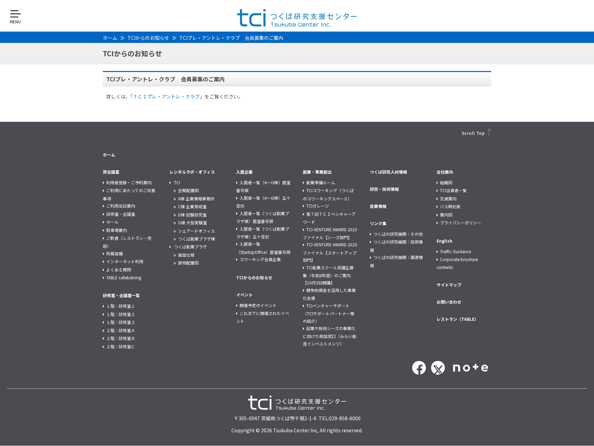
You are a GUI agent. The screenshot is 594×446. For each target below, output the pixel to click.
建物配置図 (188, 263)
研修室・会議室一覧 (121, 295)
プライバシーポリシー (460, 222)
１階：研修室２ (120, 314)
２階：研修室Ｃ (120, 346)
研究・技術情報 (384, 189)
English (444, 241)
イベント (244, 294)
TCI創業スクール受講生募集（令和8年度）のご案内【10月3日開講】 (328, 275)
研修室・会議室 (120, 214)
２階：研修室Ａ (120, 330)
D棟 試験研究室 (192, 215)
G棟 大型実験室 (192, 222)
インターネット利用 (124, 261)
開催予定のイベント (258, 305)
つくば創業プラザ (190, 246)
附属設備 (114, 253)
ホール (112, 222)
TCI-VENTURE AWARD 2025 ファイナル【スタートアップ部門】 (330, 252)
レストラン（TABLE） (457, 319)
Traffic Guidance (455, 251)
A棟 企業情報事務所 (196, 198)
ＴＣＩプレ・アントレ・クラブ (166, 96)
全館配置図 (188, 190)
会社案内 (445, 172)
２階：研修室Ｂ (120, 338)
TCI (177, 182)
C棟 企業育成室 (192, 206)
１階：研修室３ (120, 322)
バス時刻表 (450, 206)
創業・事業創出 (317, 172)
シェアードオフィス (196, 231)
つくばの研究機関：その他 (398, 234)
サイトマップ (449, 284)
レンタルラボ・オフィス (192, 172)
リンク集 (378, 223)
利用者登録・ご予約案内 (129, 182)
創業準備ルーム (320, 182)
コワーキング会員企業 (260, 259)
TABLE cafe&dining (123, 277)
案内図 (446, 215)
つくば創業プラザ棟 (196, 239)
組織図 (446, 182)
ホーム (110, 37)
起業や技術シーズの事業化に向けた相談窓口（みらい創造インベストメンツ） (329, 336)
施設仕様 (186, 255)
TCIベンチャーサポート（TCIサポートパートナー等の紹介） (328, 313)
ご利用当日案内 (120, 206)
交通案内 (448, 198)
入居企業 (244, 172)
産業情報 (378, 206)
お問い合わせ (449, 302)
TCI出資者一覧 (453, 190)
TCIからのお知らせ (148, 37)
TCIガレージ (317, 206)
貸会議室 (111, 172)
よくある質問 (118, 269)
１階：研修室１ (120, 306)
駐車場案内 (116, 230)
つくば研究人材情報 (388, 172)
